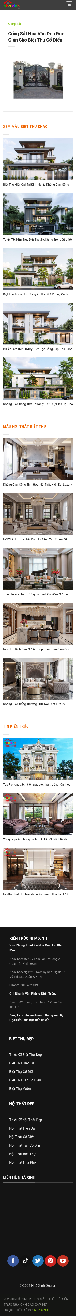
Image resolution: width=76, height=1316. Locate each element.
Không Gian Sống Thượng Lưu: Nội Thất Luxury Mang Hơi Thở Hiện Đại (34, 704)
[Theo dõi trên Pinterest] (50, 1261)
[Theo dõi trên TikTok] (25, 1261)
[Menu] (69, 4)
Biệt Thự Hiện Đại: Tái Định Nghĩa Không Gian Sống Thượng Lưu (36, 185)
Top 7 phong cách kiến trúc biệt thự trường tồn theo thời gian (36, 785)
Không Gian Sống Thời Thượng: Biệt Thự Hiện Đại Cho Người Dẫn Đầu (38, 404)
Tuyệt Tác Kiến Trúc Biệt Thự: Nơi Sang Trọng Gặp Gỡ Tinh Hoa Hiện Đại (37, 240)
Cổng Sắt (14, 24)
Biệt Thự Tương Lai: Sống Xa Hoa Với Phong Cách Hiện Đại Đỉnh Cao (35, 294)
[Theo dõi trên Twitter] (38, 1261)
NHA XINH (41, 1310)
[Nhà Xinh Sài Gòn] (20, 5)
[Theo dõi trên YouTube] (63, 1261)
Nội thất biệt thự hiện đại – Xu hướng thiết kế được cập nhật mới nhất (36, 895)
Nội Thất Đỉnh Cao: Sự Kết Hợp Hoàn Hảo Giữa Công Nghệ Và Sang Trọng (37, 650)
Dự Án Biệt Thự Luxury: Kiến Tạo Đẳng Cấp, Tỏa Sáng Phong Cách (37, 349)
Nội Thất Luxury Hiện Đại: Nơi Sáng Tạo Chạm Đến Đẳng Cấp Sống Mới (35, 540)
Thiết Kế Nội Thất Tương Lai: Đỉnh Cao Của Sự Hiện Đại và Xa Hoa (36, 595)
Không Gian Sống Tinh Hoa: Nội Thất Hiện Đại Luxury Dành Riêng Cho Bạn (37, 485)
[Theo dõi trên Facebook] (13, 1261)
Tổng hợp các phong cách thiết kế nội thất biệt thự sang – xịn (36, 840)
